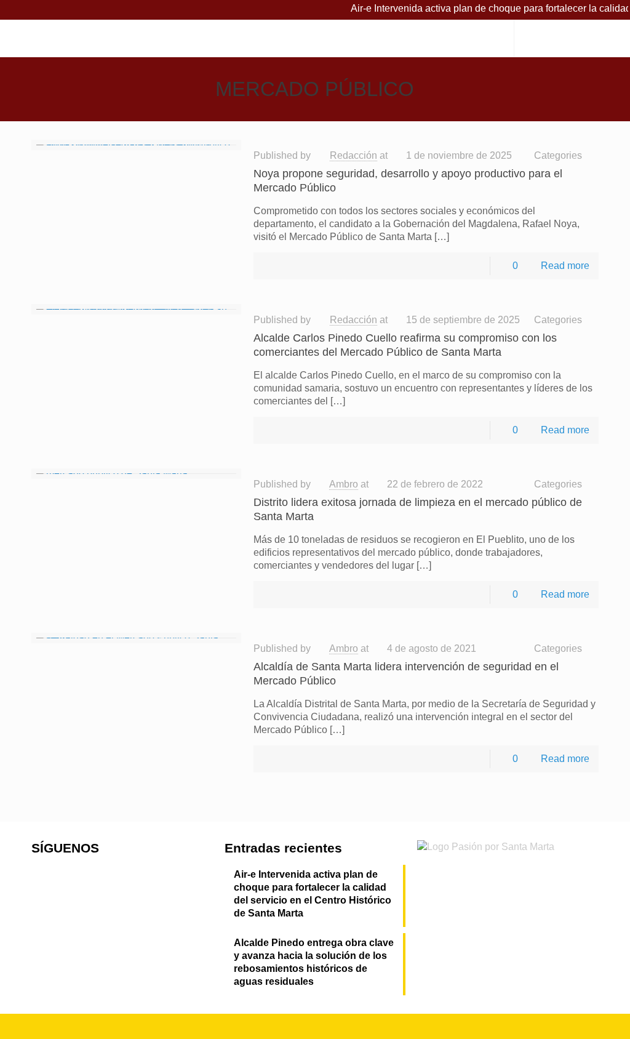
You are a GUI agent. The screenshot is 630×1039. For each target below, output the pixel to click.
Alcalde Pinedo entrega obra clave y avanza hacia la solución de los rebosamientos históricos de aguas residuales (314, 962)
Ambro (343, 484)
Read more (565, 265)
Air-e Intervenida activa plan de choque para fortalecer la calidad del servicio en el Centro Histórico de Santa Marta (312, 893)
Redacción (353, 155)
